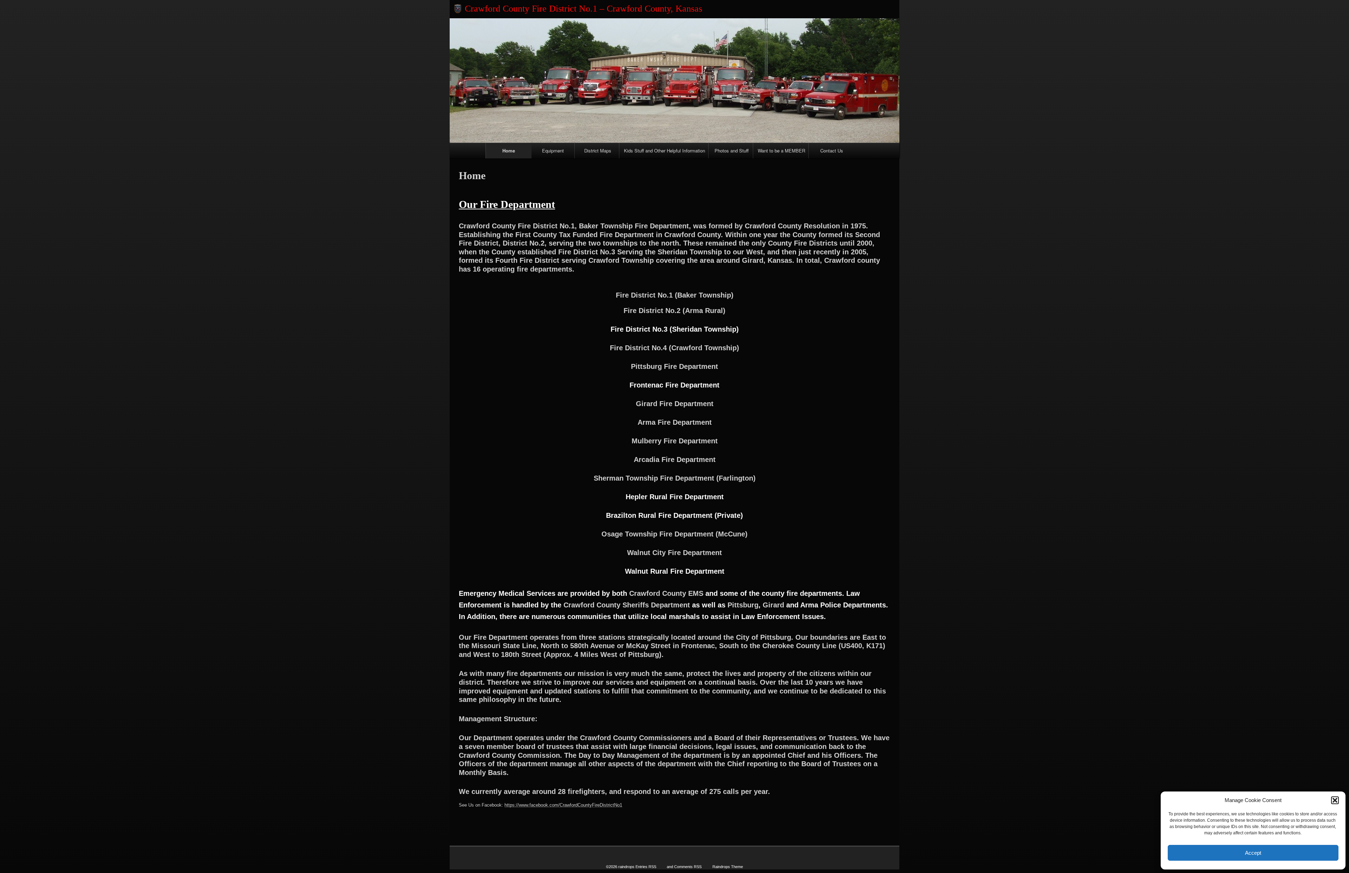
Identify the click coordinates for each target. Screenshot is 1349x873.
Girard (773, 605)
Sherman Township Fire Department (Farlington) (675, 478)
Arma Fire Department (675, 422)
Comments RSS (688, 867)
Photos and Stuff (732, 150)
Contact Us (831, 150)
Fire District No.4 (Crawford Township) (674, 348)
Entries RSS (646, 867)
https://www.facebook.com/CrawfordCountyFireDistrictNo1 (563, 805)
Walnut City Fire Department (674, 552)
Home (508, 150)
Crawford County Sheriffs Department (626, 605)
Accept (1253, 853)
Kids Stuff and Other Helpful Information (664, 150)
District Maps (597, 150)
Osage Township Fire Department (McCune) (674, 534)
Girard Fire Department (674, 404)
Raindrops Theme (727, 867)
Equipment (553, 150)
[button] (1334, 800)
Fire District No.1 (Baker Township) (675, 295)
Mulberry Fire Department (675, 441)
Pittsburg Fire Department (674, 366)
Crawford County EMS (666, 593)
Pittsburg (743, 605)
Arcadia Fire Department (675, 459)
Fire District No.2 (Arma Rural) (674, 310)
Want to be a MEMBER (781, 150)
